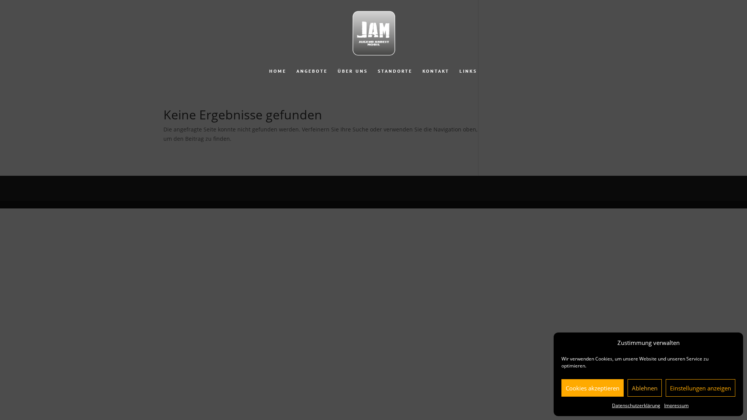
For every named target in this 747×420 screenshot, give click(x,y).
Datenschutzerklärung (636, 405)
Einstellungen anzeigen (700, 388)
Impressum (676, 405)
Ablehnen (645, 388)
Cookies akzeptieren (592, 388)
